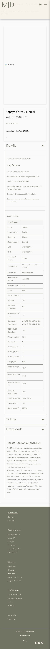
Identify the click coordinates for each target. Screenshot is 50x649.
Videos (11, 419)
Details (11, 146)
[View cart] (40, 4)
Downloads (14, 429)
